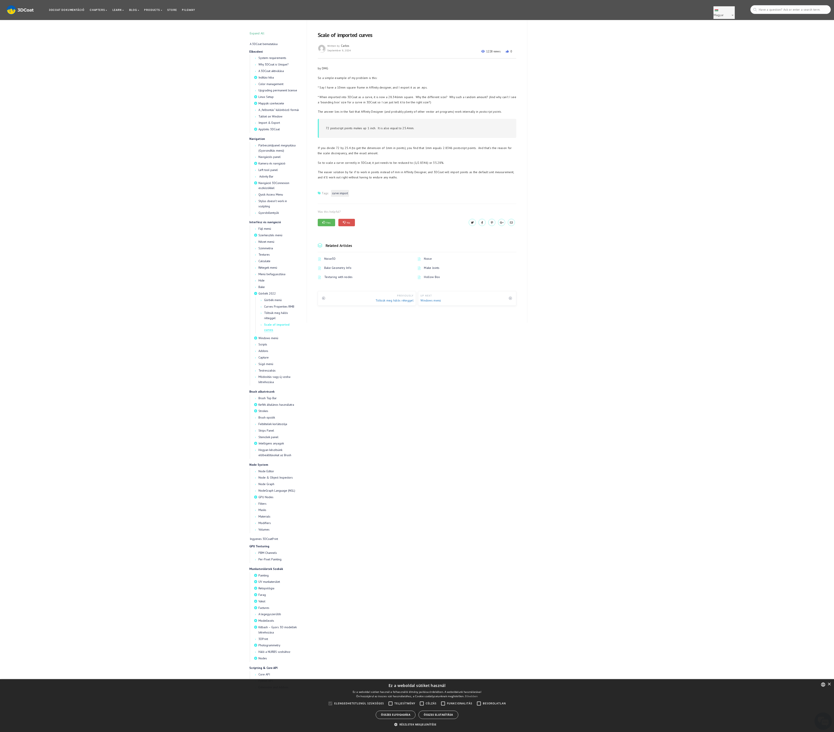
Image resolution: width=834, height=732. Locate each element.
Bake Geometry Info (337, 268)
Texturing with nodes (338, 277)
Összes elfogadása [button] (395, 715)
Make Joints (431, 268)
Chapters (98, 10)
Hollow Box (432, 277)
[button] (417, 724)
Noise (428, 259)
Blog (133, 10)
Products (152, 10)
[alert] (417, 705)
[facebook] (482, 222)
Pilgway (188, 10)
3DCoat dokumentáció (66, 10)
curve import (340, 193)
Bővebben (471, 696)
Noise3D (330, 259)
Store (172, 10)
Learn (117, 10)
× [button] (829, 684)
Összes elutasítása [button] (438, 715)
